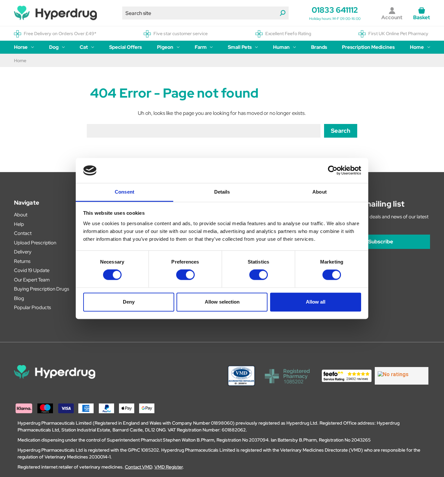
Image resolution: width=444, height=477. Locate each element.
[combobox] (205, 13)
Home (417, 47)
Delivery (23, 252)
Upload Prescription (35, 242)
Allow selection (222, 302)
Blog (19, 298)
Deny (129, 302)
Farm (201, 47)
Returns (22, 261)
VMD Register (168, 467)
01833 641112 (335, 10)
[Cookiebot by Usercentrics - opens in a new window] (332, 170)
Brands (319, 47)
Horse (21, 47)
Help (19, 224)
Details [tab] (222, 192)
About (20, 214)
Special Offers (125, 47)
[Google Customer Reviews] (401, 376)
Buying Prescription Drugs (41, 289)
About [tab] (319, 192)
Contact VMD (138, 467)
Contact (23, 233)
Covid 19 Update (31, 270)
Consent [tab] (124, 192)
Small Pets (240, 47)
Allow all (315, 302)
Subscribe (380, 241)
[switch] (185, 275)
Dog (54, 47)
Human (281, 47)
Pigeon (165, 47)
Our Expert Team (32, 280)
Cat (84, 47)
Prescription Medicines (368, 47)
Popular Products (32, 307)
